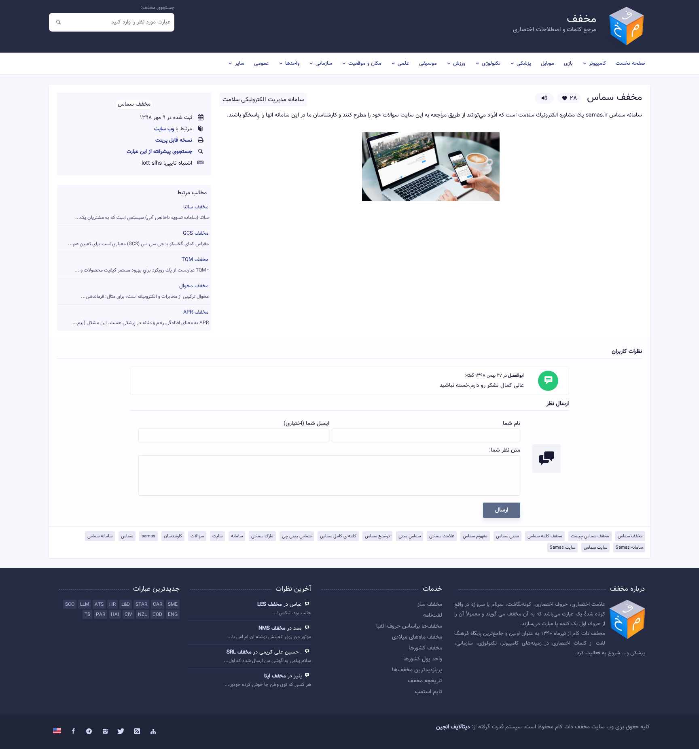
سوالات (197, 536)
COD (157, 614)
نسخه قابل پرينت (173, 140)
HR (112, 604)
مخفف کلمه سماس (544, 536)
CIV (128, 614)
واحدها (292, 63)
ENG (173, 614)
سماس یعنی (409, 536)
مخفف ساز (429, 604)
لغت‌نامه (432, 615)
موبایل (547, 63)
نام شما (511, 423)
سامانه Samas (629, 547)
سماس (127, 536)
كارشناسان (173, 536)
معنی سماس (507, 536)
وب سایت (164, 129)
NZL (142, 614)
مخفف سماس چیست (590, 536)
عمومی (261, 63)
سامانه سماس (99, 536)
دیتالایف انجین (453, 727)
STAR (141, 604)
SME (173, 604)
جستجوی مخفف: (157, 7)
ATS (99, 604)
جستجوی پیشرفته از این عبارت (159, 152)
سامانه (237, 536)
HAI (115, 614)
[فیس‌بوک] (73, 731)
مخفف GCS (138, 238)
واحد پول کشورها (422, 659)
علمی (403, 63)
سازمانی (324, 63)
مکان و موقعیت (364, 63)
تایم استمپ (428, 691)
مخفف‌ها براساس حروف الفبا (409, 626)
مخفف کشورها (425, 648)
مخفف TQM (141, 265)
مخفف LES (269, 604)
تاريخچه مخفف (425, 681)
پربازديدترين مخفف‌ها (417, 670)
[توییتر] (121, 731)
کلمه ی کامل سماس (338, 536)
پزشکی (524, 63)
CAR (157, 604)
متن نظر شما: (504, 450)
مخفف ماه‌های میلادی (417, 637)
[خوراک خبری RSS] (137, 731)
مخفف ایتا (275, 676)
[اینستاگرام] (105, 731)
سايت (217, 536)
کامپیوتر (597, 63)
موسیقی (428, 63)
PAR (100, 614)
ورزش (459, 63)
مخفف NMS (272, 628)
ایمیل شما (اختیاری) (306, 423)
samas (148, 536)
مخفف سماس (630, 536)
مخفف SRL (239, 652)
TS (87, 614)
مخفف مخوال (145, 291)
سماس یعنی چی (296, 536)
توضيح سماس (377, 536)
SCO (69, 604)
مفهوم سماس (475, 536)
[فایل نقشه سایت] (153, 731)
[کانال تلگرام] (89, 731)
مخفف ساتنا (142, 212)
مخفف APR (140, 317)
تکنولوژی (491, 63)
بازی (568, 63)
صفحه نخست (630, 63)
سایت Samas (562, 547)
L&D (125, 604)
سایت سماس (595, 547)
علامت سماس (441, 536)
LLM (84, 604)
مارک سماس (262, 536)
